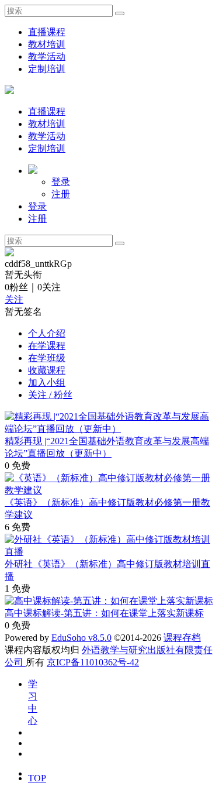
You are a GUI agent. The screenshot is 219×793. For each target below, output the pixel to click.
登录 (60, 182)
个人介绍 (46, 333)
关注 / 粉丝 (50, 395)
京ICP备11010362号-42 (93, 662)
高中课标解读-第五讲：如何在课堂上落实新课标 (104, 613)
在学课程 (46, 346)
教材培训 (46, 44)
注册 (60, 194)
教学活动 (46, 56)
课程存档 (182, 638)
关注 (14, 299)
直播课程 (46, 32)
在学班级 (46, 358)
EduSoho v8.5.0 (81, 638)
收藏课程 (46, 370)
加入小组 (46, 382)
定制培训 (46, 69)
